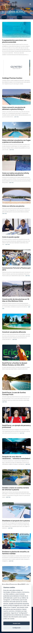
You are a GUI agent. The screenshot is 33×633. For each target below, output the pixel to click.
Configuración (17, 627)
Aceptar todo (16, 623)
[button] (30, 4)
